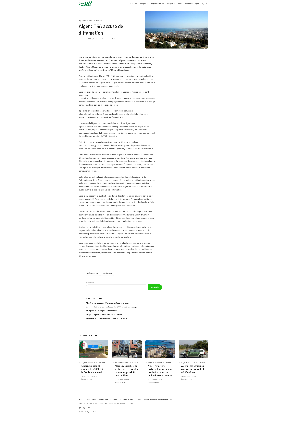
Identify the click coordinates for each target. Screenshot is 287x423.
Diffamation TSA (92, 273)
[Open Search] (207, 3)
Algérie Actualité (85, 20)
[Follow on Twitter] (89, 408)
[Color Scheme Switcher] (203, 3)
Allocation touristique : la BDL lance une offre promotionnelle (108, 303)
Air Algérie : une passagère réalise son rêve (102, 311)
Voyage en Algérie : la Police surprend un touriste (104, 315)
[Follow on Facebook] (80, 408)
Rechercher (90, 283)
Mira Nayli (84, 39)
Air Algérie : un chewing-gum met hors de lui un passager (107, 318)
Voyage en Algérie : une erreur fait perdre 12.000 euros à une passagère (112, 307)
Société (99, 20)
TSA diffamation (107, 273)
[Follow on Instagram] (84, 408)
